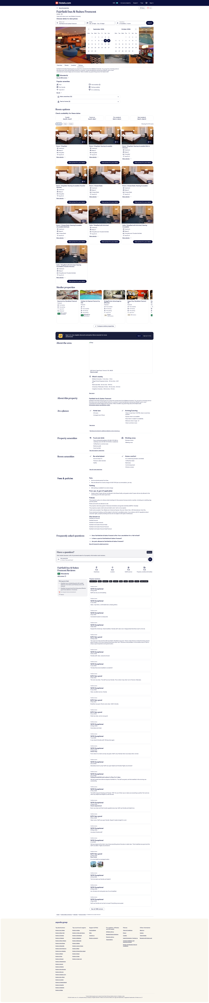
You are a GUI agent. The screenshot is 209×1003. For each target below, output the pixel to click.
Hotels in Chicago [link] (60, 935)
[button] (92, 37)
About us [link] (142, 930)
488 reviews (60, 576)
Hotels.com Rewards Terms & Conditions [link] (130, 945)
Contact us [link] (91, 935)
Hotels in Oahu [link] (75, 956)
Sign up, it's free (147, 335)
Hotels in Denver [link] (59, 959)
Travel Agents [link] (109, 939)
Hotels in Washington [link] (61, 961)
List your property (126, 3)
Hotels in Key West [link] (60, 977)
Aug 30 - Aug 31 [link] (67, 119)
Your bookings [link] (92, 930)
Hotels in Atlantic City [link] (61, 974)
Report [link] (62, 594)
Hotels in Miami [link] (59, 953)
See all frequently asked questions (99, 544)
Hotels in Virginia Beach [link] (61, 982)
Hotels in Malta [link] (76, 943)
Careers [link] (142, 933)
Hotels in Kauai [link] (75, 953)
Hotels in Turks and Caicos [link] (78, 933)
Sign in (151, 3)
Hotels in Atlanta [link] (60, 966)
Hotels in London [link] (60, 979)
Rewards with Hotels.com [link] (146, 938)
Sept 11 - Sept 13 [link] (141, 119)
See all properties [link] (64, 8)
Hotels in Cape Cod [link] (77, 959)
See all (58, 92)
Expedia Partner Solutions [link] (112, 934)
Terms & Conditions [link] (127, 930)
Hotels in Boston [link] (60, 972)
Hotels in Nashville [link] (60, 946)
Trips (141, 3)
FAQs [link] (90, 933)
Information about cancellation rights (99, 405)
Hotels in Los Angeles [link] (61, 951)
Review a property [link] (93, 938)
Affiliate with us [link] (110, 931)
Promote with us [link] (110, 937)
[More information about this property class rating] (62, 14)
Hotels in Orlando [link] (60, 938)
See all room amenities (95, 469)
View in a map (94, 372)
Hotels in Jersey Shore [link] (77, 946)
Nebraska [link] (75, 914)
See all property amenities (96, 450)
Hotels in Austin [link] (59, 964)
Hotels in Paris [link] (59, 956)
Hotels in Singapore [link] (77, 935)
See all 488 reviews (61, 77)
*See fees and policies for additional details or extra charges (103, 431)
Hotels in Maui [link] (75, 948)
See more (91, 393)
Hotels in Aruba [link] (76, 930)
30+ (150, 61)
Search (150, 23)
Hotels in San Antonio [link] (61, 969)
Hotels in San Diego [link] (60, 943)
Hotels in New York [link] (60, 933)
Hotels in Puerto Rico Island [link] (78, 951)
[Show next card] (152, 306)
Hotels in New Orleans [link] (61, 940)
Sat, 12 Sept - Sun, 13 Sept (96, 23)
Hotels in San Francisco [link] (61, 948)
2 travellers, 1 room (125, 23)
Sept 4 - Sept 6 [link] (117, 119)
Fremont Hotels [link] (82, 914)
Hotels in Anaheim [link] (60, 987)
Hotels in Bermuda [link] (76, 940)
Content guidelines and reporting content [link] (128, 941)
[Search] (150, 559)
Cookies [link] (125, 935)
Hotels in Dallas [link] (59, 990)
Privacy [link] (124, 933)
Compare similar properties (105, 326)
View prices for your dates (77, 162)
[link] (149, 8)
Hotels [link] (57, 914)
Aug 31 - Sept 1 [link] (92, 119)
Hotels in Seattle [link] (60, 985)
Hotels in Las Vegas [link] (60, 930)
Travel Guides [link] (143, 935)
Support (135, 3)
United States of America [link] (66, 914)
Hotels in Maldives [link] (76, 938)
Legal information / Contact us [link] (130, 938)
